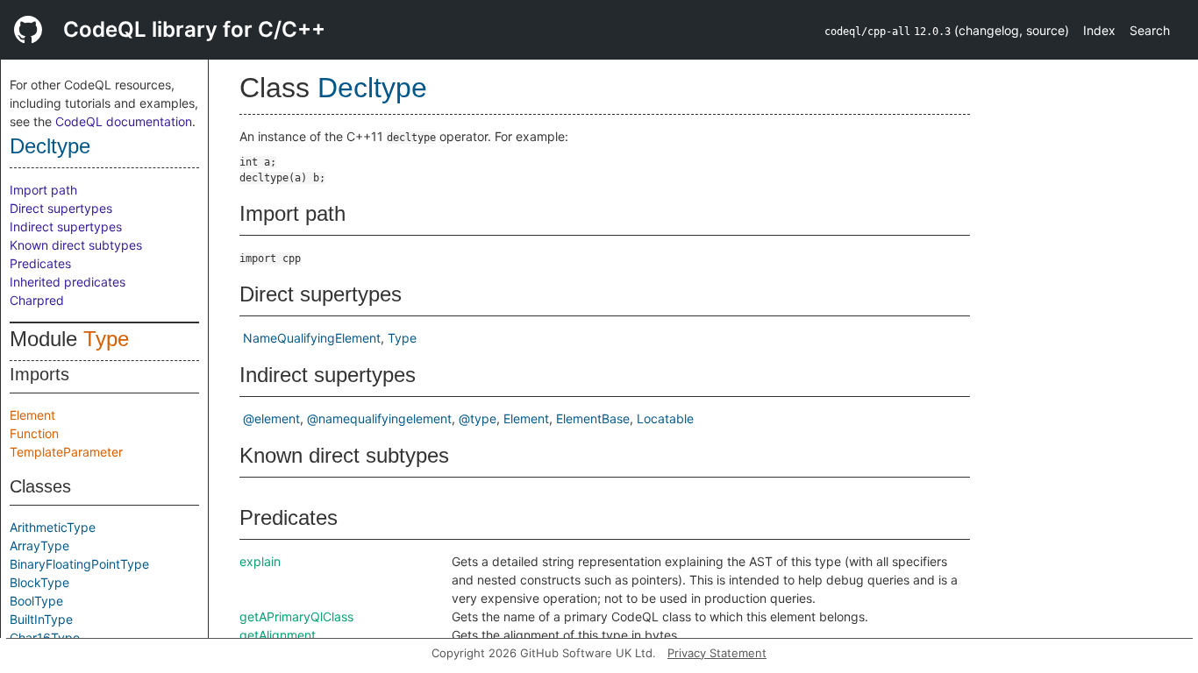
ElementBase (593, 418)
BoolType (36, 600)
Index (1099, 30)
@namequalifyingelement (379, 418)
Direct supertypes (61, 208)
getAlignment (277, 634)
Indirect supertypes (66, 226)
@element (271, 418)
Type (106, 339)
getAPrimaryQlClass (296, 616)
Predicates (40, 263)
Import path (43, 189)
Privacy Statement (717, 653)
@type (477, 418)
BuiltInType (41, 619)
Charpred (37, 300)
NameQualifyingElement (312, 337)
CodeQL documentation (123, 121)
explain (260, 561)
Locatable (665, 418)
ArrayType (39, 545)
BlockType (39, 582)
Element (32, 414)
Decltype (50, 146)
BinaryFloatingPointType (79, 563)
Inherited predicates (67, 281)
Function (34, 433)
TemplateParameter (66, 451)
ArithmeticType (53, 527)
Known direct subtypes (76, 244)
